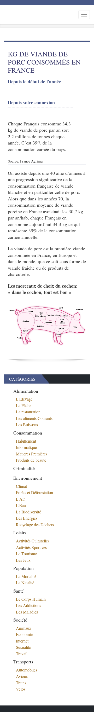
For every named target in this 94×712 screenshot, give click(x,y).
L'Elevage (24, 399)
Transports (23, 661)
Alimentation (25, 391)
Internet (22, 641)
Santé (18, 591)
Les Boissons (27, 424)
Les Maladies (27, 612)
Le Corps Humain (31, 599)
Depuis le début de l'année (34, 81)
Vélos (20, 689)
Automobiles (26, 670)
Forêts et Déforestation (34, 492)
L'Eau (21, 505)
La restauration (28, 411)
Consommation (27, 433)
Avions (22, 676)
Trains (21, 682)
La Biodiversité (28, 511)
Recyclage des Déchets (35, 524)
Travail (21, 653)
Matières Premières (31, 453)
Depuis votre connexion (31, 102)
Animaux (23, 628)
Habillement (26, 441)
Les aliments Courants (34, 418)
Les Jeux (23, 560)
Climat (21, 486)
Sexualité (23, 647)
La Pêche (23, 405)
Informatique (26, 447)
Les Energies (26, 518)
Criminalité (24, 468)
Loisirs (19, 532)
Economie (24, 634)
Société (20, 620)
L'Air (20, 499)
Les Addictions (28, 605)
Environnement (27, 478)
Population (23, 568)
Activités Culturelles (32, 540)
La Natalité (25, 582)
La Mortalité (26, 576)
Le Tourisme (26, 553)
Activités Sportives (31, 547)
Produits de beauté (31, 460)
